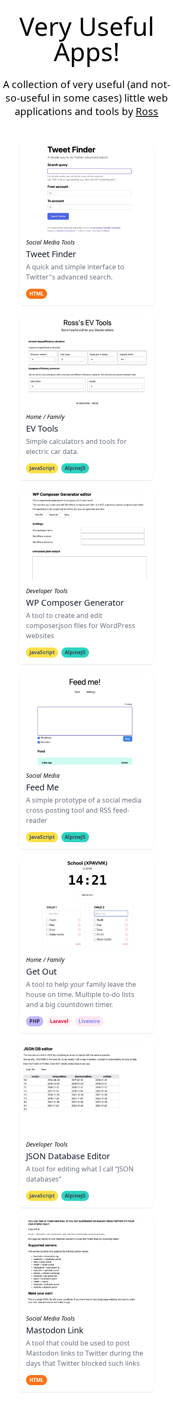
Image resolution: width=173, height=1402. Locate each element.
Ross (147, 111)
